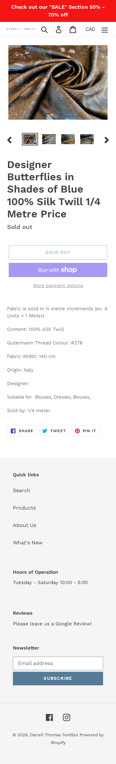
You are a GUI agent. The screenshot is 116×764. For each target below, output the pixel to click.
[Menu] (105, 29)
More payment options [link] (58, 285)
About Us (24, 525)
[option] (29, 140)
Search (21, 490)
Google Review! (73, 624)
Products (24, 508)
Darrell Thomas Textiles (54, 734)
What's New (28, 543)
